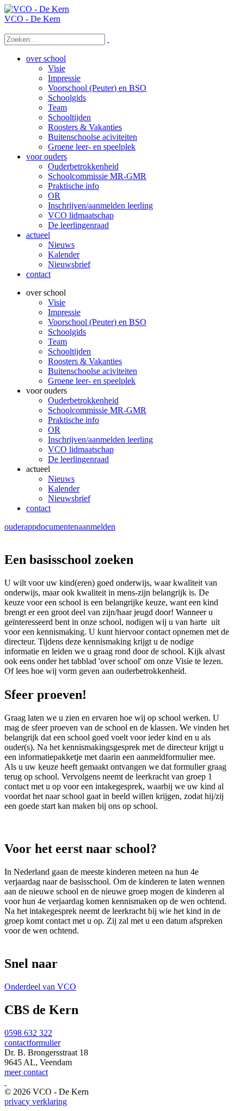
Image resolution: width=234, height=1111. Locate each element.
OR (54, 429)
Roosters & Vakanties (85, 361)
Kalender (63, 488)
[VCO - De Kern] (36, 9)
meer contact (26, 1072)
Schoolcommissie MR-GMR (97, 410)
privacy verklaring (35, 1101)
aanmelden (96, 526)
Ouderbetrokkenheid (83, 400)
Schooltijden (69, 351)
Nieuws (61, 478)
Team (57, 341)
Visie (56, 302)
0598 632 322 (28, 1033)
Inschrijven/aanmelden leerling (100, 439)
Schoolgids (67, 331)
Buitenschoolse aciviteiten (92, 371)
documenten (57, 526)
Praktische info (73, 420)
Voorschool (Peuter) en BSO (97, 322)
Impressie (64, 312)
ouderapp (20, 526)
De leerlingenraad (78, 459)
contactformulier (32, 1042)
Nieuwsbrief (69, 498)
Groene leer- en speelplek (92, 380)
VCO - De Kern (32, 18)
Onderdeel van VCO (40, 986)
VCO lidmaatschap (81, 449)
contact (38, 508)
